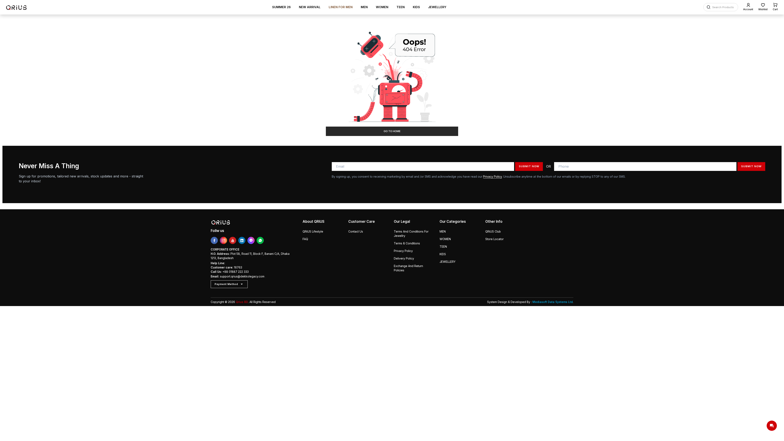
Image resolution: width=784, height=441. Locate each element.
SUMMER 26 (281, 7)
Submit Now (529, 166)
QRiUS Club (493, 231)
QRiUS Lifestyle (313, 231)
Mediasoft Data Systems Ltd (552, 302)
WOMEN (382, 7)
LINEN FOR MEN (341, 7)
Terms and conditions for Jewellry (411, 233)
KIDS (416, 7)
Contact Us (355, 231)
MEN (364, 7)
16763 (238, 267)
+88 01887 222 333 (236, 271)
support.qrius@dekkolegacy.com (242, 276)
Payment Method (226, 284)
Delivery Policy (404, 258)
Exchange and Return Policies (408, 268)
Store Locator (494, 239)
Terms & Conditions (407, 243)
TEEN (400, 7)
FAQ (305, 239)
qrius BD (242, 302)
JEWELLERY (437, 7)
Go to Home (392, 131)
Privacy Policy (492, 176)
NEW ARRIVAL (310, 7)
